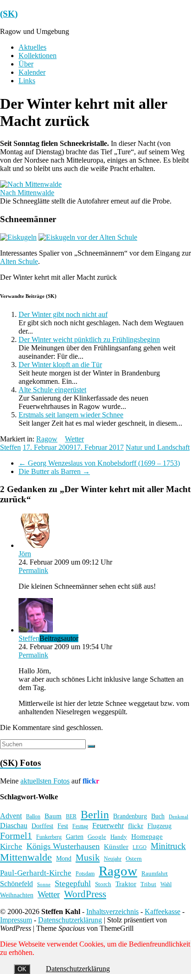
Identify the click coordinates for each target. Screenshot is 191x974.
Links (27, 81)
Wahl (166, 884)
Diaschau (13, 825)
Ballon (33, 817)
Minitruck (168, 846)
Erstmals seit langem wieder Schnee (71, 415)
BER (71, 816)
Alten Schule (19, 261)
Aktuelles (32, 47)
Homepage (147, 836)
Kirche (11, 846)
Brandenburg (130, 816)
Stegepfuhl (73, 883)
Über (26, 64)
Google (97, 837)
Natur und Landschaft (158, 447)
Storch (103, 884)
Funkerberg (49, 837)
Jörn (25, 554)
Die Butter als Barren (54, 471)
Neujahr (112, 859)
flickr (135, 825)
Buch (158, 816)
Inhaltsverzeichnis (112, 911)
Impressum (16, 920)
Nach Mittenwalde (27, 193)
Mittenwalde (26, 857)
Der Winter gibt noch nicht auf (63, 314)
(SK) (9, 14)
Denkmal (178, 816)
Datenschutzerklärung (70, 920)
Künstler (116, 846)
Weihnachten (16, 895)
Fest (62, 825)
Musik (88, 857)
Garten (74, 836)
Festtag (80, 826)
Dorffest (42, 825)
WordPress (85, 894)
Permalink (33, 570)
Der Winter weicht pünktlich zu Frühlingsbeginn (89, 339)
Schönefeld (16, 883)
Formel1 (16, 835)
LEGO (139, 847)
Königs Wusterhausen (63, 846)
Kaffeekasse (162, 911)
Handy (118, 836)
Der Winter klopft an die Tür (60, 365)
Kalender (32, 72)
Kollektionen (38, 55)
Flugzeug (159, 825)
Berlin (95, 815)
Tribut (148, 884)
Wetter (74, 439)
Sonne (44, 884)
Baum (53, 816)
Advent (11, 815)
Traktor (125, 884)
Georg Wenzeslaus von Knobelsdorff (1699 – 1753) (99, 463)
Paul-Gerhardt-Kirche (35, 873)
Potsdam (85, 873)
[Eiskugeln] (18, 237)
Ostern (134, 858)
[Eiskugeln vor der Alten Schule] (87, 237)
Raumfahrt (154, 873)
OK (22, 969)
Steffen (10, 447)
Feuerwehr (108, 825)
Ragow (46, 439)
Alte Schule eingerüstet (52, 390)
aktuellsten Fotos (45, 781)
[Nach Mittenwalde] (31, 184)
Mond (63, 858)
